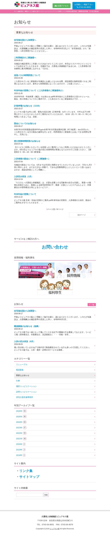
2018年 (20, 455)
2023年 (21, 428)
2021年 (21, 439)
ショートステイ (48, 11)
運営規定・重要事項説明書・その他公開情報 (85, 11)
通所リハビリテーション (26, 386)
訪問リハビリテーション (26, 392)
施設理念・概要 (23, 11)
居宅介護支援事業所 (24, 397)
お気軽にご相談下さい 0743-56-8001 (83, 5)
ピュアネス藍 (55, 529)
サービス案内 (32, 11)
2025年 (21, 416)
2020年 (20, 444)
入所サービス (40, 11)
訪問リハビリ (62, 11)
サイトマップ (29, 476)
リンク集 (26, 470)
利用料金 (69, 11)
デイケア (55, 11)
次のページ (82, 215)
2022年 (21, 433)
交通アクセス (63, 6)
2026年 (21, 411)
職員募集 (20, 370)
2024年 (21, 422)
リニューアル (21, 364)
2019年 (20, 450)
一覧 (92, 305)
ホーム (16, 11)
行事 (18, 381)
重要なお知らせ (22, 375)
